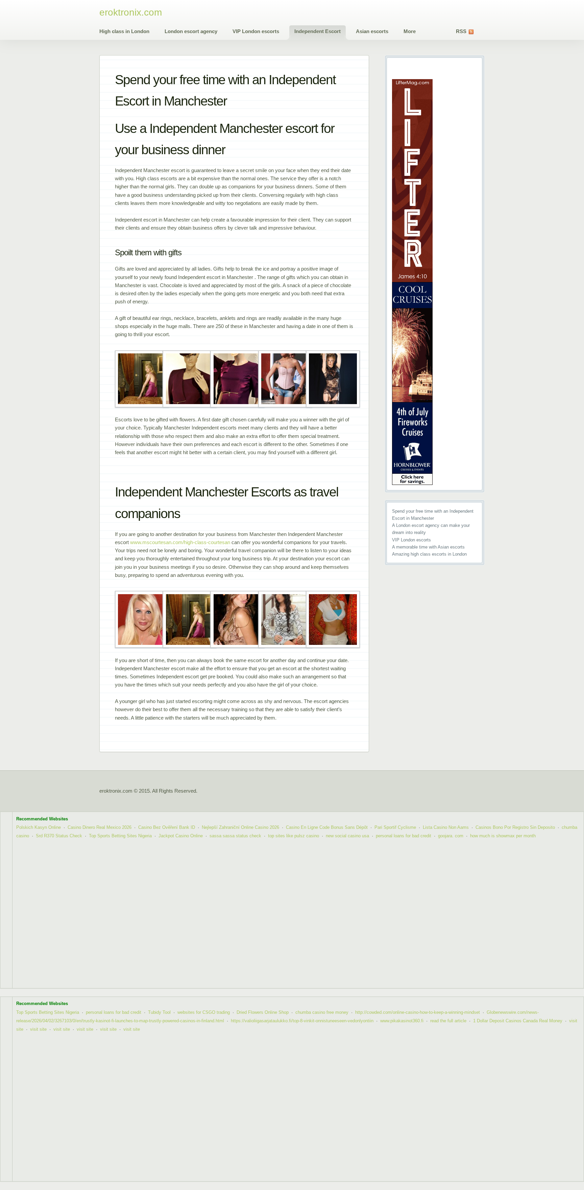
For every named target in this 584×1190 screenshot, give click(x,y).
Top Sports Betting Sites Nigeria (120, 835)
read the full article (448, 1020)
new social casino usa (347, 835)
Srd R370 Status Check (59, 835)
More (410, 31)
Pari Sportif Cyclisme (395, 827)
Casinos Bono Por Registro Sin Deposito (515, 827)
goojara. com (450, 835)
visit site (38, 1029)
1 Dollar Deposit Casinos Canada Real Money (517, 1020)
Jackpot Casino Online (181, 835)
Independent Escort (317, 31)
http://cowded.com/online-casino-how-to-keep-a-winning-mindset (417, 1012)
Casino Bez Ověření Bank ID (166, 827)
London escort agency (191, 31)
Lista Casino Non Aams (446, 827)
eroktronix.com (130, 12)
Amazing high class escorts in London (429, 554)
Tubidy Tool (159, 1012)
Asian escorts (372, 31)
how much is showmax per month (503, 835)
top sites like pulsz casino (293, 835)
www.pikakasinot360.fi (401, 1020)
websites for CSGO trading (203, 1012)
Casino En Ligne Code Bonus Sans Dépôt (327, 827)
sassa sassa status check (235, 835)
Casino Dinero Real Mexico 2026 (99, 827)
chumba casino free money (321, 1012)
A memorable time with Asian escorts (428, 547)
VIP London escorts (256, 31)
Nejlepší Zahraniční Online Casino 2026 (240, 827)
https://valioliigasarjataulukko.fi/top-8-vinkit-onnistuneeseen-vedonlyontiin (302, 1020)
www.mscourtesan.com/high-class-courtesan (180, 542)
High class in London (124, 31)
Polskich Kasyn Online (38, 827)
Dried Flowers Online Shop (263, 1012)
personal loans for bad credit (403, 835)
